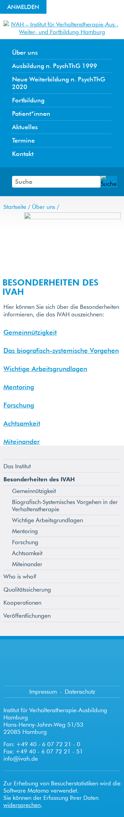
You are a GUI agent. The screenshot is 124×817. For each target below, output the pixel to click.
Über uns (43, 206)
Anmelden (23, 6)
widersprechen (22, 804)
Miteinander (21, 441)
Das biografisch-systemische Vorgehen (61, 350)
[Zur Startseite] (62, 31)
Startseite (14, 206)
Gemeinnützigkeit (30, 332)
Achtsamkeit (21, 423)
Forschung (18, 405)
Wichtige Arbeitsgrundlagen (45, 369)
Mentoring (18, 387)
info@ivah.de (20, 758)
